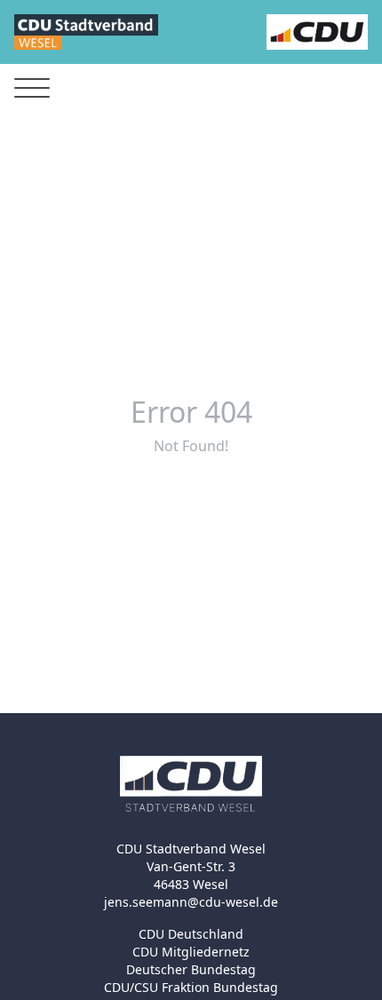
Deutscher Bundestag (191, 969)
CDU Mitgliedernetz (191, 951)
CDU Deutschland (191, 933)
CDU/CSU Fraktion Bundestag (191, 987)
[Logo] (86, 32)
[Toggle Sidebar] (32, 88)
